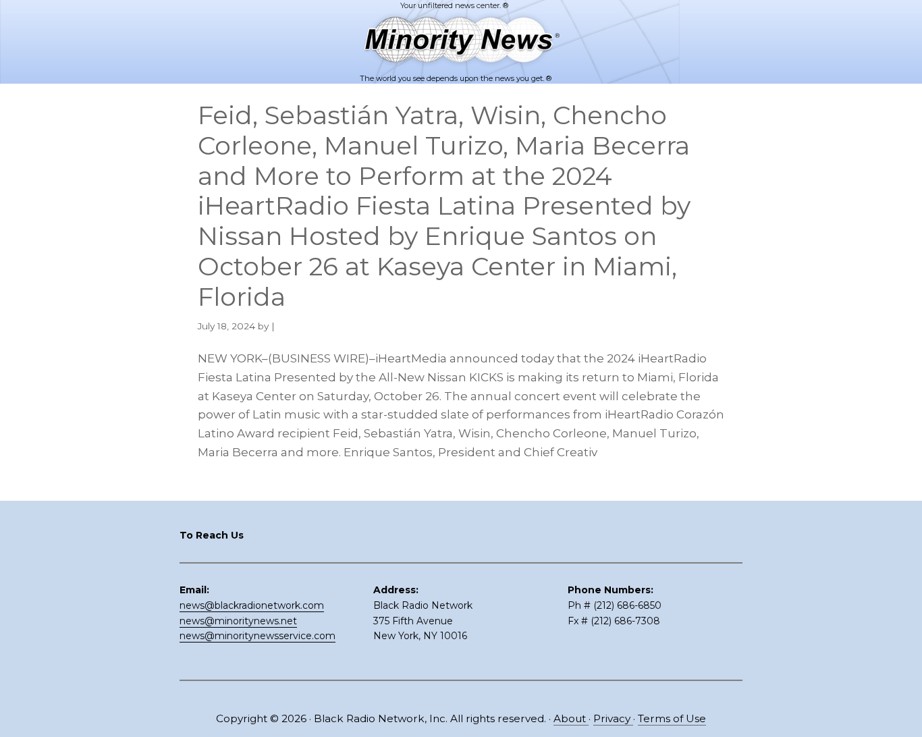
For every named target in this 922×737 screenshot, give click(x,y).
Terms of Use (672, 718)
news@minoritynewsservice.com (257, 636)
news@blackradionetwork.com (252, 605)
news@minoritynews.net (238, 621)
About (571, 718)
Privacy (613, 718)
